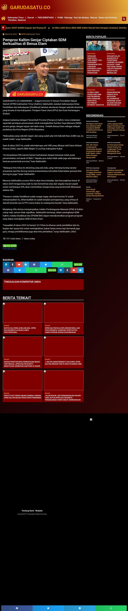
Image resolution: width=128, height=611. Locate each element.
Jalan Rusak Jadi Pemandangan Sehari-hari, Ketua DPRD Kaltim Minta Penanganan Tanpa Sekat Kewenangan (63, 398)
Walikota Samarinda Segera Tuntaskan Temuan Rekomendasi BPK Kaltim (116, 173)
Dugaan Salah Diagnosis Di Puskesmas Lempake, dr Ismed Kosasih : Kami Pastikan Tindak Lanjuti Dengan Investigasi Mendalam (115, 64)
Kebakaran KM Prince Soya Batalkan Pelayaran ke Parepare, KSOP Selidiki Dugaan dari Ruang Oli (114, 98)
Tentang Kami (28, 511)
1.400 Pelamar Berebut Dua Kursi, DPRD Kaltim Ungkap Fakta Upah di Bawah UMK (63, 363)
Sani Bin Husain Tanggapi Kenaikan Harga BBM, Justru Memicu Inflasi (94, 173)
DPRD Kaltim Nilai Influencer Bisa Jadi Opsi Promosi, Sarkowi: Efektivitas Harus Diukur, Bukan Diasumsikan (62, 330)
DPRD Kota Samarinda (113, 142)
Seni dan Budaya (81, 17)
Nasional (22, 20)
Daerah (31, 17)
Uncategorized (111, 121)
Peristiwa (12, 20)
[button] (124, 19)
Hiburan (93, 17)
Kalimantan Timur (16, 17)
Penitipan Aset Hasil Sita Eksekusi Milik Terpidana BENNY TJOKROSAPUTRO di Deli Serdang (94, 128)
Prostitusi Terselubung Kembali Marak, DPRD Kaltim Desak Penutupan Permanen (22, 397)
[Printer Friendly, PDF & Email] (10, 245)
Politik (60, 17)
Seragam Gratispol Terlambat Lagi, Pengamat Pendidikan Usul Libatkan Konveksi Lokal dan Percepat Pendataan (94, 64)
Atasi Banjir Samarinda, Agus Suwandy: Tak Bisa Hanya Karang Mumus (95, 192)
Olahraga (68, 17)
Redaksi (38, 511)
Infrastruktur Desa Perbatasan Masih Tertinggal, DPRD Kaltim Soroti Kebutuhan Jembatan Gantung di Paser (22, 364)
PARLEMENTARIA (46, 17)
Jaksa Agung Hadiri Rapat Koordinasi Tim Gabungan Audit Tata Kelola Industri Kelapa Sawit (116, 128)
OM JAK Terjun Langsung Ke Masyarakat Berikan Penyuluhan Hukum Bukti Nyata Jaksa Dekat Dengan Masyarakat (94, 151)
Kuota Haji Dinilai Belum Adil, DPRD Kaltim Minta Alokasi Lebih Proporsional (20, 330)
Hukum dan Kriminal (107, 17)
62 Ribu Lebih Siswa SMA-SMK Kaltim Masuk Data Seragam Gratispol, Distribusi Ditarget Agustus (95, 98)
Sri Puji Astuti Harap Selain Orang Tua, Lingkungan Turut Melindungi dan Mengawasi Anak (115, 149)
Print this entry (9, 248)
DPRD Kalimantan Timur (30, 34)
